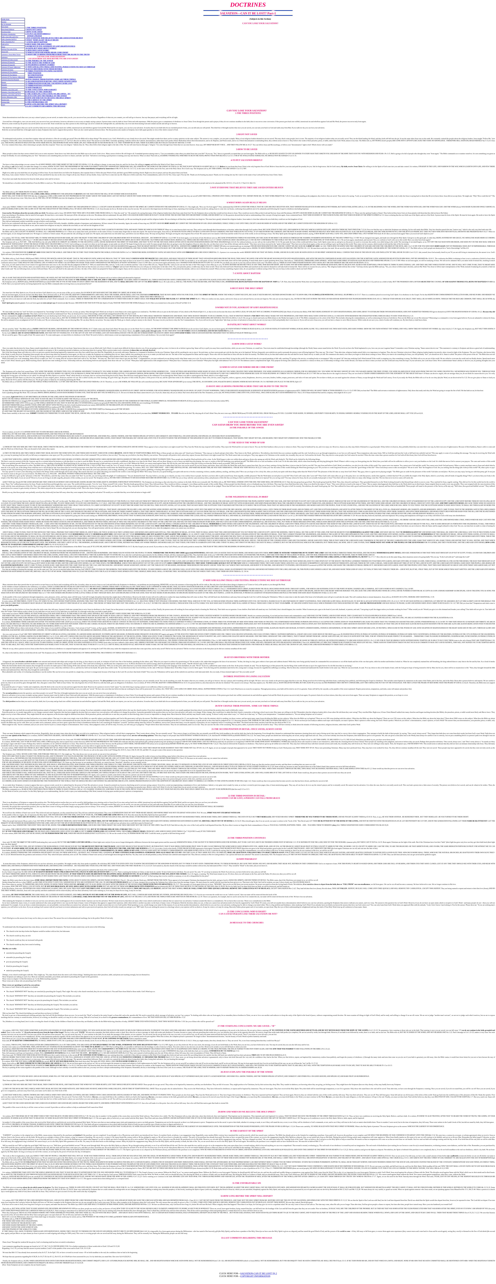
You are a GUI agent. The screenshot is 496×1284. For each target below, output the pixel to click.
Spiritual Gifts (5, 102)
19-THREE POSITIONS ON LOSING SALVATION (44, 71)
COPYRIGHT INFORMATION (255, 1276)
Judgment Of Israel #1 (8, 62)
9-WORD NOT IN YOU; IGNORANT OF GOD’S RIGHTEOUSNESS (50, 46)
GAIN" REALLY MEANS (49, 40)
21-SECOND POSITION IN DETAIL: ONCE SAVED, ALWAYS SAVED (51, 81)
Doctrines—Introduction (9, 34)
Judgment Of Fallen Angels (10, 59)
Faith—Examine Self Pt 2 (9, 39)
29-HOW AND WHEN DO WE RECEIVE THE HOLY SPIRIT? (48, 98)
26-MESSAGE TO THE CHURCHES (38, 92)
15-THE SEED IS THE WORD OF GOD (40, 63)
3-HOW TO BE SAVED (33, 32)
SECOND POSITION (35, 75)
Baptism (4, 21)
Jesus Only (5, 51)
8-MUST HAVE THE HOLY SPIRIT (38, 44)
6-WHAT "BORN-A (32, 40)
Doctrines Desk (6, 31)
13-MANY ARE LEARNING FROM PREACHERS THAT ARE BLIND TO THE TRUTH (57, 54)
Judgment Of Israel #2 (8, 64)
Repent (4, 82)
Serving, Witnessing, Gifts (9, 97)
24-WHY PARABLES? (33, 87)
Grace (3, 46)
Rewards (4, 84)
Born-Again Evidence (8, 29)
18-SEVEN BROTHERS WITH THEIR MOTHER (43, 69)
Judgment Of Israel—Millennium (11, 67)
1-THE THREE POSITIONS (35, 28)
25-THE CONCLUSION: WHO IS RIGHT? (41, 90)
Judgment (4, 57)
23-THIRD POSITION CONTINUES (38, 85)
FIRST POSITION (34, 73)
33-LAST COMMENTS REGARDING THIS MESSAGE (45, 106)
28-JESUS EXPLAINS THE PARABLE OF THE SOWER (46, 96)
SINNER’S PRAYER (34, 36)
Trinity (3, 104)
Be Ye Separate (6, 24)
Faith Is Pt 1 (5, 44)
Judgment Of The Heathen (10, 72)
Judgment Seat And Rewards (10, 79)
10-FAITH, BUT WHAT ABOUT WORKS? (41, 48)
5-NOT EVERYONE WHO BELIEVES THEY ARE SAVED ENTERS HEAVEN (54, 38)
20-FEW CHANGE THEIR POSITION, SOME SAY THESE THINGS (50, 79)
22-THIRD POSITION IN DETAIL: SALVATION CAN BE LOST (48, 83)
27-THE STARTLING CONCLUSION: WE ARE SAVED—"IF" (48, 94)
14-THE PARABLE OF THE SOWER (39, 61)
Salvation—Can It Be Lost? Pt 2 (11, 94)
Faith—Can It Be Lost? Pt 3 (10, 36)
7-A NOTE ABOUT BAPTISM (36, 42)
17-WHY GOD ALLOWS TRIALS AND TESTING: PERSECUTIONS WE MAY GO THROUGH (60, 67)
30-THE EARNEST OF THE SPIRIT (38, 100)
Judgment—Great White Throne (11, 54)
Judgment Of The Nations (9, 74)
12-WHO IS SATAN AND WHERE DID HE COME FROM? (46, 52)
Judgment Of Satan (7, 69)
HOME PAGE (5, 19)
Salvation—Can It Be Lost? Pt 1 (11, 92)
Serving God (5, 99)
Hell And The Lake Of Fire (9, 49)
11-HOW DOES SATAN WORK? (37, 50)
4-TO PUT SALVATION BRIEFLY (38, 34)
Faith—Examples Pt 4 (8, 41)
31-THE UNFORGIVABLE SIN (36, 102)
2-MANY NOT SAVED (33, 30)
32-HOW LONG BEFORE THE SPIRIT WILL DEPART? (46, 104)
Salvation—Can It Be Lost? (10, 89)
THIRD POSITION (35, 77)
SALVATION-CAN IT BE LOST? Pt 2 (258, 1273)
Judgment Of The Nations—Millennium (13, 77)
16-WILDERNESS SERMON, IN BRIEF (40, 65)
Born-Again (5, 26)
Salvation (4, 87)
